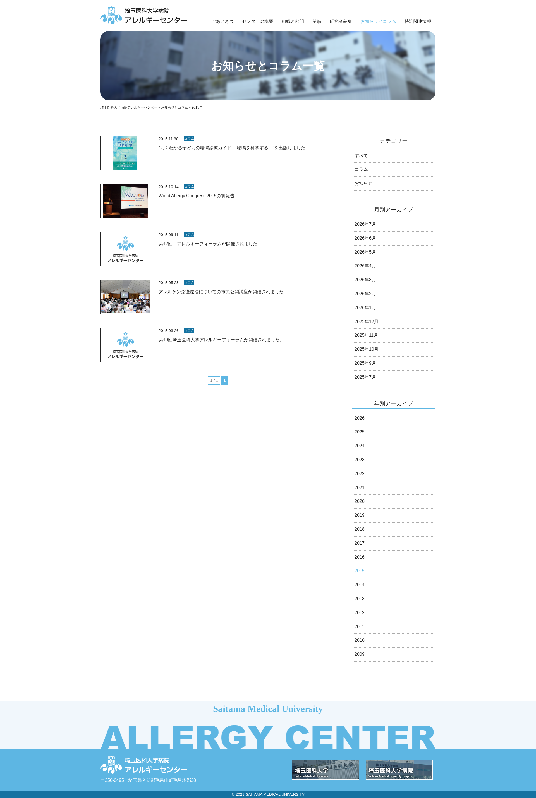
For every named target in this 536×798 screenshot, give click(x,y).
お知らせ (363, 183)
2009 (360, 654)
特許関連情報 (418, 21)
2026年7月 (365, 224)
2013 (360, 598)
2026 (360, 418)
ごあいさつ (222, 21)
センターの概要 (257, 21)
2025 (360, 431)
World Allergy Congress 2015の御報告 (196, 195)
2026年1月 (365, 307)
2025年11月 (366, 335)
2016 (360, 557)
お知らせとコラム (378, 21)
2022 (360, 473)
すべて (361, 155)
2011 (359, 626)
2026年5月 (365, 252)
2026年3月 (365, 279)
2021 (360, 487)
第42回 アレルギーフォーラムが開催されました (208, 243)
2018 (360, 529)
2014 (360, 584)
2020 (360, 501)
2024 (360, 445)
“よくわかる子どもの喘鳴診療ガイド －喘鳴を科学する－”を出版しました (232, 147)
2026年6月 (365, 238)
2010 (360, 640)
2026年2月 (365, 293)
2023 (360, 459)
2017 (360, 543)
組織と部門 (293, 21)
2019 (360, 515)
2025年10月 (367, 349)
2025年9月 (365, 363)
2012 (360, 612)
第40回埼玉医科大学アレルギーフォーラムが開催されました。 (221, 339)
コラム (189, 138)
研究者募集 (341, 21)
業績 (316, 21)
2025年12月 (367, 321)
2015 (360, 570)
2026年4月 (365, 265)
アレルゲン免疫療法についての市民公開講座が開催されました (221, 291)
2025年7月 (365, 377)
